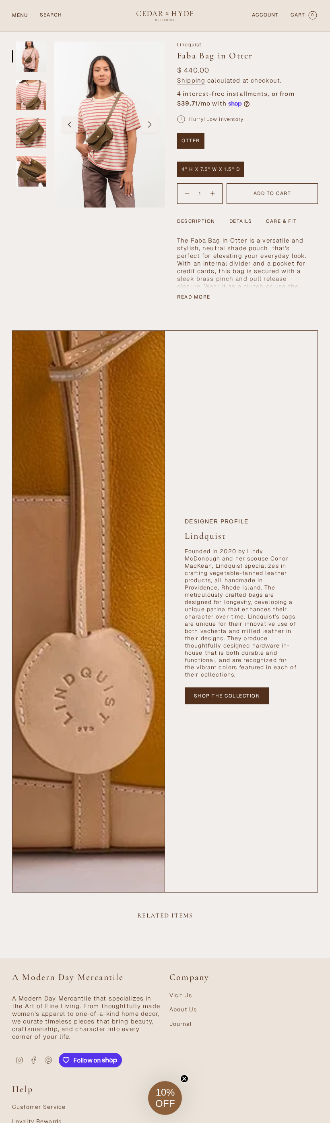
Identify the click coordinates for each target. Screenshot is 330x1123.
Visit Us (180, 995)
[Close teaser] (184, 1079)
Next (150, 124)
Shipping (191, 80)
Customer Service (39, 1107)
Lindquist (189, 45)
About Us (183, 1009)
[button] (165, 1098)
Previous (70, 124)
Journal (180, 1024)
